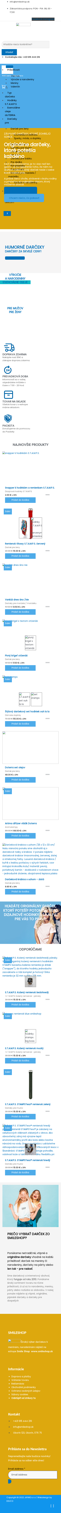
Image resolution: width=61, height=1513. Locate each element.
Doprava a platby (21, 1376)
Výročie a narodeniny (22, 79)
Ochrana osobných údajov (25, 1390)
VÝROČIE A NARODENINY (15, 277)
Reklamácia (17, 1383)
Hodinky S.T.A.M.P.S (11, 102)
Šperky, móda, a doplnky (27, 138)
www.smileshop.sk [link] (42, 1351)
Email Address (16, 1468)
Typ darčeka (10, 94)
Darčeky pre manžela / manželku (22, 174)
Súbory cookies (19, 1394)
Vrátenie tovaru (20, 1380)
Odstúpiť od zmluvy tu (23, 1398)
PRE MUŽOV (15, 308)
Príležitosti (13, 69)
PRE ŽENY (15, 312)
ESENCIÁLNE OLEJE (15, 282)
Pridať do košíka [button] (20, 500)
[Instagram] (53, 1506)
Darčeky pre (11, 120)
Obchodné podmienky (23, 1387)
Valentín (15, 86)
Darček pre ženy (20, 128)
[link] (23, 1351)
